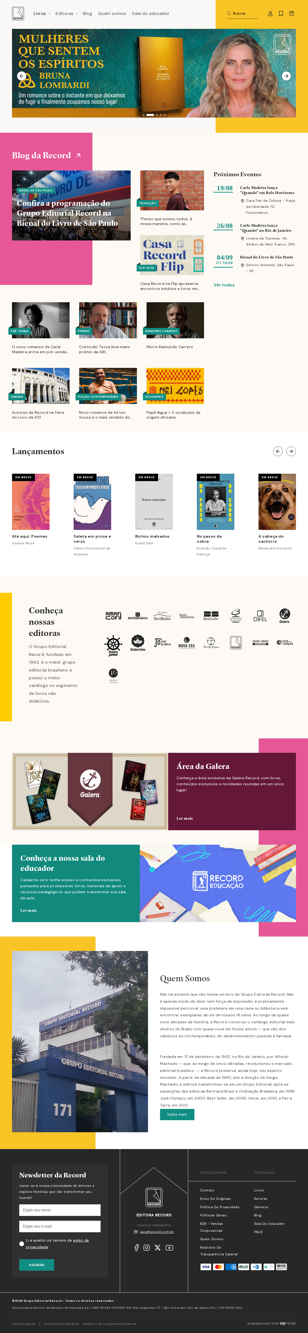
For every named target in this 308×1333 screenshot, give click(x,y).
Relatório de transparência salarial (109, 1324)
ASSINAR (37, 1265)
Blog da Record (41, 155)
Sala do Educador (269, 1223)
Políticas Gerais (213, 1215)
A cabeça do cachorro (271, 539)
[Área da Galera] (154, 791)
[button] (42, 13)
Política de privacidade (61, 1324)
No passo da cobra (209, 539)
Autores (261, 1198)
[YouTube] (169, 1249)
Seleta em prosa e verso (92, 539)
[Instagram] (146, 1249)
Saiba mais (177, 1114)
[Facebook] (137, 1249)
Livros (259, 1190)
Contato (207, 1190)
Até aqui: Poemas (30, 536)
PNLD (258, 1232)
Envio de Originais (215, 1198)
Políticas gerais (24, 1324)
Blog (257, 1215)
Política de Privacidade (220, 1207)
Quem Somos (212, 1239)
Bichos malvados (152, 536)
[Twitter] (157, 1249)
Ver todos (224, 285)
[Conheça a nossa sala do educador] (154, 891)
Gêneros (261, 1207)
